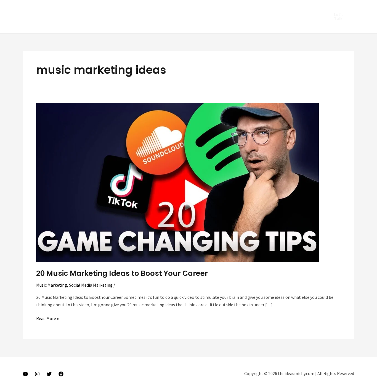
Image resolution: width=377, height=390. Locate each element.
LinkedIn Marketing (112, 8)
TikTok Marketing (114, 25)
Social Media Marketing (66, 25)
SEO (234, 8)
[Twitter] (49, 373)
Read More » (47, 318)
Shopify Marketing (264, 8)
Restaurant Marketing (200, 8)
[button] (340, 16)
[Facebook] (61, 373)
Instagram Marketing (65, 8)
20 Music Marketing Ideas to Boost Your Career (122, 273)
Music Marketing (155, 8)
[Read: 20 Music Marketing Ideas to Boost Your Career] (177, 182)
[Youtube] (25, 373)
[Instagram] (37, 373)
